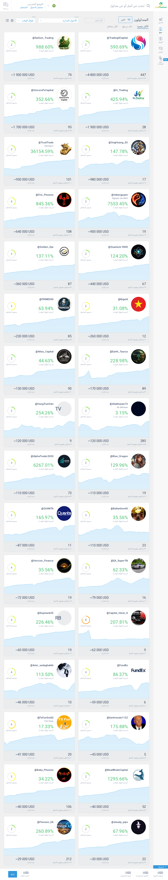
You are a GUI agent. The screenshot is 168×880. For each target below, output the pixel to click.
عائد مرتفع (127, 26)
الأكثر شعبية (142, 26)
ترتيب (76, 17)
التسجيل (24, 7)
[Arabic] (52, 5)
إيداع (12, 874)
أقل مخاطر (112, 26)
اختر (123, 19)
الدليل (97, 20)
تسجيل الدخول (36, 7)
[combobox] (58, 20)
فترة (33, 17)
